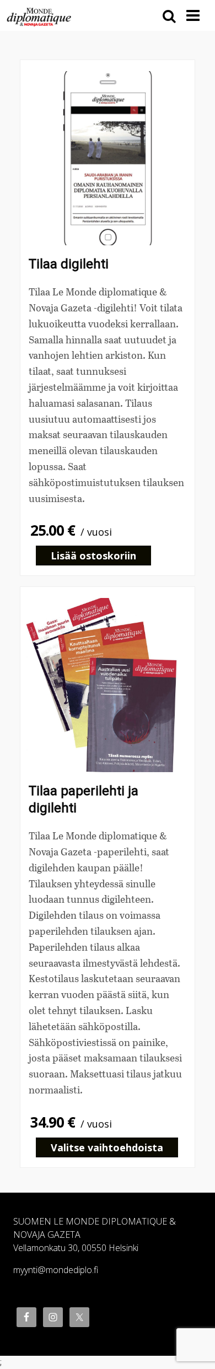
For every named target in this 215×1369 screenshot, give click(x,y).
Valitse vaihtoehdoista (107, 1147)
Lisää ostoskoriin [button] (93, 555)
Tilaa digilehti (69, 264)
